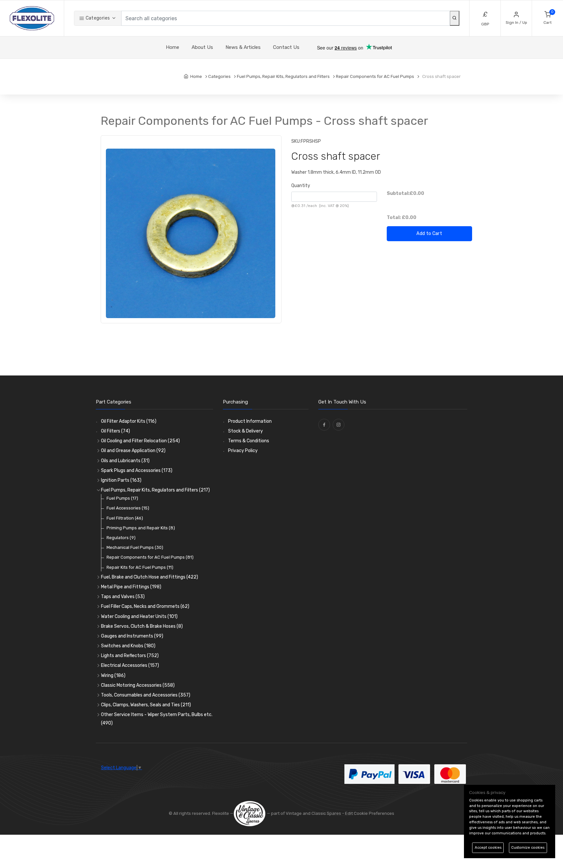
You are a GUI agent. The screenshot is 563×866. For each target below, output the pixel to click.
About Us (202, 47)
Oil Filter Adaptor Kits (128, 421)
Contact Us (286, 47)
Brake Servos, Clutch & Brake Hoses (142, 626)
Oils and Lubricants (125, 460)
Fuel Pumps (122, 498)
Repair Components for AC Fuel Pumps (150, 557)
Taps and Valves (123, 596)
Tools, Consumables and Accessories (145, 695)
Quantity (300, 185)
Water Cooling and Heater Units (139, 616)
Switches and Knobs (128, 646)
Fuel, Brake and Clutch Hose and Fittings (149, 577)
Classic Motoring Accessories (138, 685)
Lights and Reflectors (130, 655)
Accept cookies (488, 847)
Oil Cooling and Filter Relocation (140, 441)
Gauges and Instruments (132, 636)
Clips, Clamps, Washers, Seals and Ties (146, 705)
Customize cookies (527, 847)
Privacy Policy (243, 450)
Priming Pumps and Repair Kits (141, 527)
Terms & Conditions (248, 441)
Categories (97, 18)
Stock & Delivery (245, 431)
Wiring (113, 675)
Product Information (250, 421)
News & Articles (243, 47)
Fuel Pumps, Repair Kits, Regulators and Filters (155, 490)
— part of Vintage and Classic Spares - (305, 813)
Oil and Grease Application (133, 450)
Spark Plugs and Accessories (136, 470)
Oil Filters (115, 431)
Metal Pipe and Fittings (131, 587)
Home (172, 47)
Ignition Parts (121, 480)
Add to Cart (429, 233)
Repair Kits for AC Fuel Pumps (140, 567)
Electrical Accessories (130, 665)
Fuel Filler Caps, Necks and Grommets (145, 606)
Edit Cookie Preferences (369, 813)
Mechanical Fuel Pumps (135, 547)
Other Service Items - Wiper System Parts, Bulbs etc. (156, 719)
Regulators (121, 537)
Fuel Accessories (128, 508)
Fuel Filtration (125, 518)
